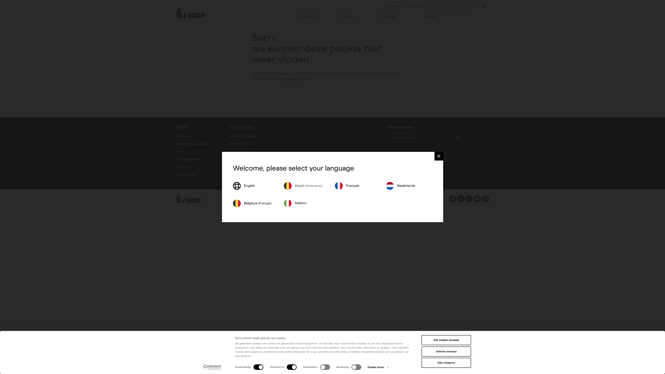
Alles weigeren (446, 362)
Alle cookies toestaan (446, 340)
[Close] (439, 156)
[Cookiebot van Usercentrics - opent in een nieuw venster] (212, 367)
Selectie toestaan (446, 351)
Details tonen (376, 367)
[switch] (292, 367)
